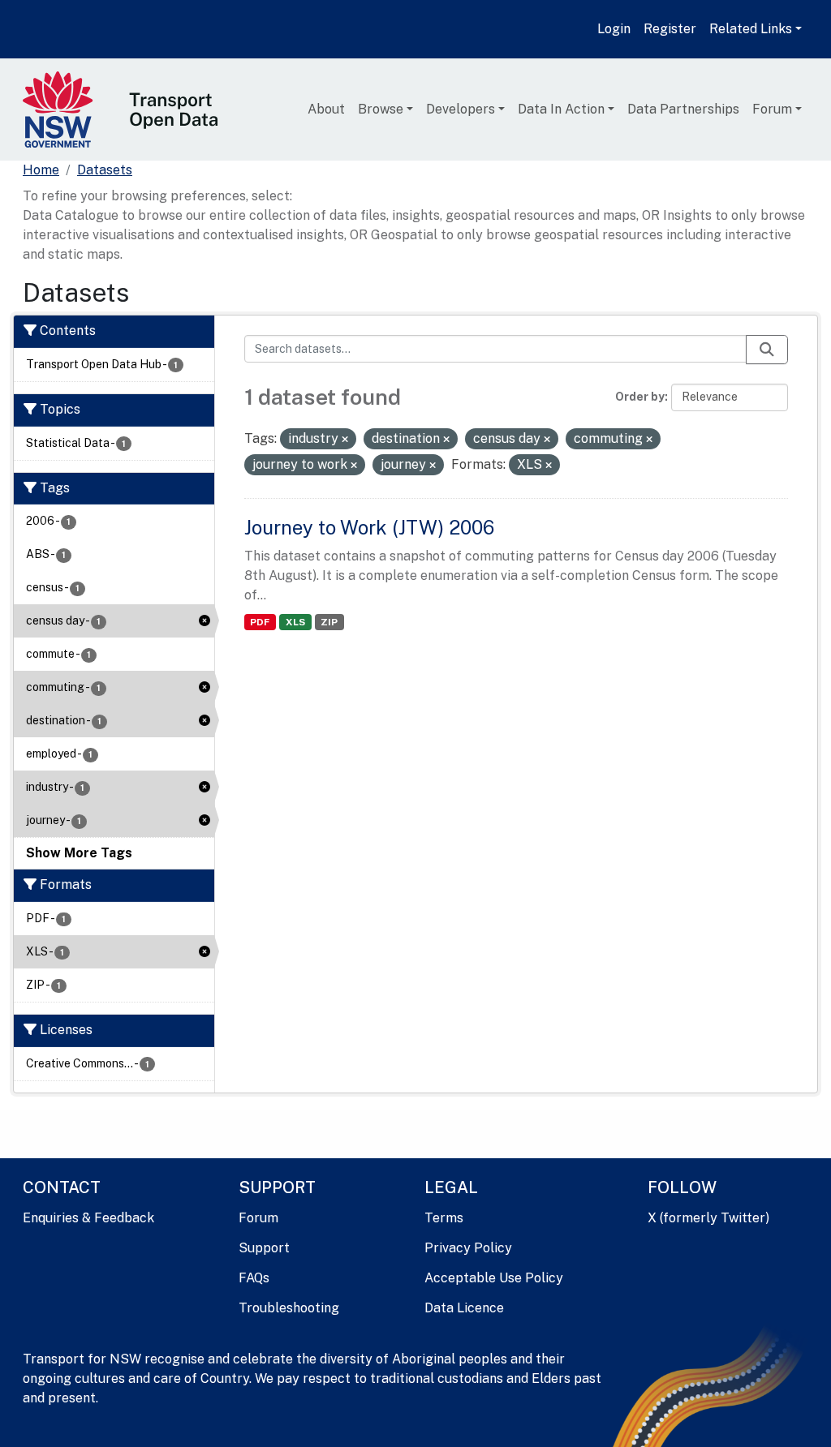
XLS (295, 622)
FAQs (254, 1278)
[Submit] (767, 349)
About (326, 109)
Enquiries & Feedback (88, 1218)
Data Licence (464, 1308)
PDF (259, 622)
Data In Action (561, 109)
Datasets (104, 170)
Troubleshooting (289, 1308)
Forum (772, 109)
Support (264, 1248)
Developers (460, 109)
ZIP (329, 622)
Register (670, 28)
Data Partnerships (683, 109)
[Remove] (345, 439)
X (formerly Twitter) (708, 1218)
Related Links (750, 28)
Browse (380, 109)
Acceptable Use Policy (493, 1278)
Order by (640, 396)
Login (614, 28)
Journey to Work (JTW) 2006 (369, 527)
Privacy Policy (468, 1248)
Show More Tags (79, 853)
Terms (443, 1218)
